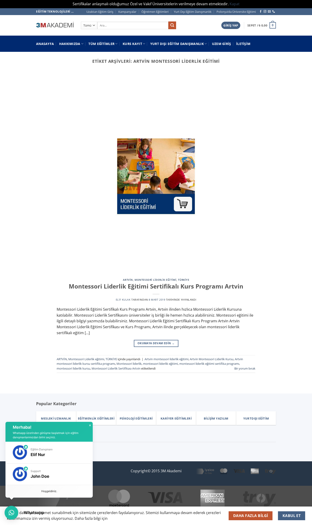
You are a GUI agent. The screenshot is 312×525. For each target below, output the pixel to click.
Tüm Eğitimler (101, 44)
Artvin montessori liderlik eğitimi (166, 359)
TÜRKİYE (183, 279)
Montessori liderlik (129, 364)
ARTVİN (128, 279)
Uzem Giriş (221, 44)
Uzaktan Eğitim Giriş (99, 12)
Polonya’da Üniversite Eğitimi (236, 12)
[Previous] (12, 77)
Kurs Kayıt (132, 44)
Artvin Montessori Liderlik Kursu (211, 359)
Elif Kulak (123, 299)
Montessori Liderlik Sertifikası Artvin (116, 368)
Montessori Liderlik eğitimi (155, 279)
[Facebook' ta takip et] (260, 11)
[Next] (300, 77)
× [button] (90, 425)
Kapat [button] (235, 3)
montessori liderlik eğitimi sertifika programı (209, 364)
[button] (230, 25)
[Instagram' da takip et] (265, 11)
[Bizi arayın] (273, 11)
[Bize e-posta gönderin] (269, 11)
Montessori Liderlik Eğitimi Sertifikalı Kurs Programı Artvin (156, 286)
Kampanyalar (127, 12)
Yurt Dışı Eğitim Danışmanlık (193, 12)
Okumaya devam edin (156, 343)
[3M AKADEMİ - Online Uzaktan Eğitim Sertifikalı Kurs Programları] (55, 25)
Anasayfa (45, 44)
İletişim (243, 44)
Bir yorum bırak (244, 368)
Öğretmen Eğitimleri (155, 12)
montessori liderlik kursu (73, 368)
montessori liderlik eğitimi (160, 364)
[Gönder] (172, 25)
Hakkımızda (69, 44)
